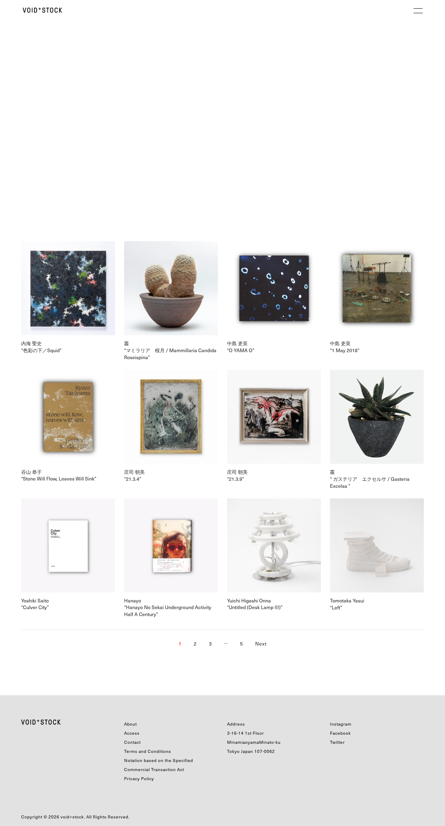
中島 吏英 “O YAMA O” (243, 346)
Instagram (340, 724)
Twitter (337, 742)
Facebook (340, 733)
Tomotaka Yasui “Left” (347, 604)
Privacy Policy (139, 778)
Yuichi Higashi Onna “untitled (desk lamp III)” (254, 604)
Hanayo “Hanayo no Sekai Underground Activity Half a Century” (167, 607)
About (130, 724)
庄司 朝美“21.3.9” (238, 475)
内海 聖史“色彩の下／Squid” (43, 346)
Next (261, 643)
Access (132, 733)
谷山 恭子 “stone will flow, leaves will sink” (61, 475)
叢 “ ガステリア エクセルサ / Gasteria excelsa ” (370, 478)
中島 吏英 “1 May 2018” (349, 346)
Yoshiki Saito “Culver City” (35, 604)
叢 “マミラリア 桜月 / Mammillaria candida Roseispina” (170, 350)
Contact (132, 742)
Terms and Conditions (147, 751)
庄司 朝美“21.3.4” (134, 475)
